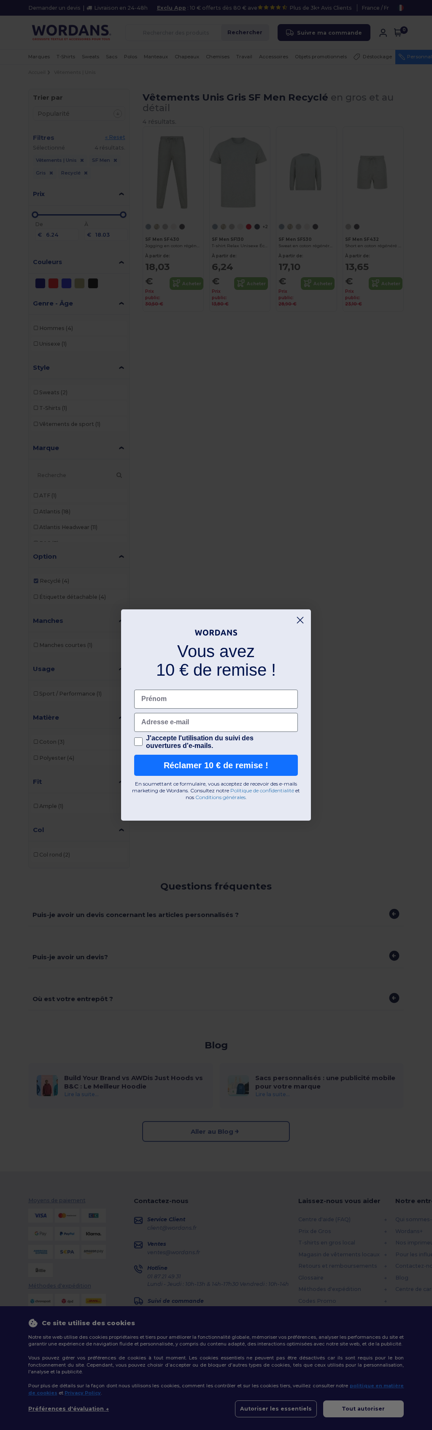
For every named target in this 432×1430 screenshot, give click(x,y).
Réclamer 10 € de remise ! (216, 765)
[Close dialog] (300, 620)
